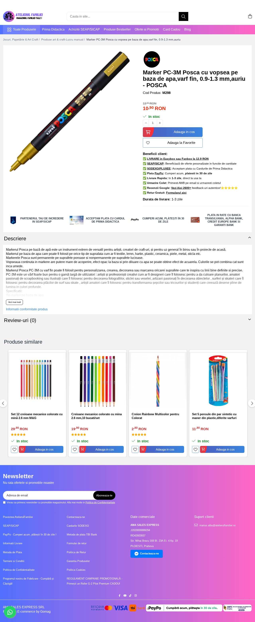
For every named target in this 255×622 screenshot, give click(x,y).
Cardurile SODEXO (78, 525)
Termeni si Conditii (13, 561)
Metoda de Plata (12, 552)
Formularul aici (176, 192)
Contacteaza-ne (76, 517)
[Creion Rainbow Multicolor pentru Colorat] (158, 381)
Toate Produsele (24, 29)
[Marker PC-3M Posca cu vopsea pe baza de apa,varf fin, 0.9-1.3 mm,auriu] (69, 111)
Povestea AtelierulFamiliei (18, 517)
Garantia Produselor (78, 561)
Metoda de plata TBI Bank (82, 534)
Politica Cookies (76, 569)
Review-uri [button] (20, 320)
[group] (69, 111)
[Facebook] (119, 596)
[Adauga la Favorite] (14, 449)
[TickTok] (130, 596)
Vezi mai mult (14, 302)
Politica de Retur (76, 552)
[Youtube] (125, 596)
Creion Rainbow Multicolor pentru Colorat (155, 416)
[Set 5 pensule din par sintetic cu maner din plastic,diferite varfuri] (218, 381)
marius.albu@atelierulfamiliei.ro (217, 525)
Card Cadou (171, 29)
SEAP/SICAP (11, 525)
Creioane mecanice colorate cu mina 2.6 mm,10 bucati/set (96, 416)
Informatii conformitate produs (27, 309)
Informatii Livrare (12, 543)
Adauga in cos (184, 132)
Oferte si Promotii (147, 29)
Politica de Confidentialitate (100, 502)
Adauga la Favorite (181, 143)
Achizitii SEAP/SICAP (84, 29)
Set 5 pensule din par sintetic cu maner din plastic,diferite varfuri (214, 416)
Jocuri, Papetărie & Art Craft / (21, 39)
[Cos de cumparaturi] (250, 16)
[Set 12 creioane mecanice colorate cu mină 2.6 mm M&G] (37, 381)
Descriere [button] (15, 239)
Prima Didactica (53, 29)
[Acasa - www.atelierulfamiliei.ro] (23, 16)
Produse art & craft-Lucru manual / (63, 39)
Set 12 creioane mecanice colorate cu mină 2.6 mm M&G (37, 416)
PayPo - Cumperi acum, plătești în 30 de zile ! (29, 534)
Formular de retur (76, 543)
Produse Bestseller (117, 29)
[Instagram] (135, 596)
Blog (187, 29)
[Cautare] (183, 16)
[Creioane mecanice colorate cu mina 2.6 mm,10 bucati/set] (98, 381)
